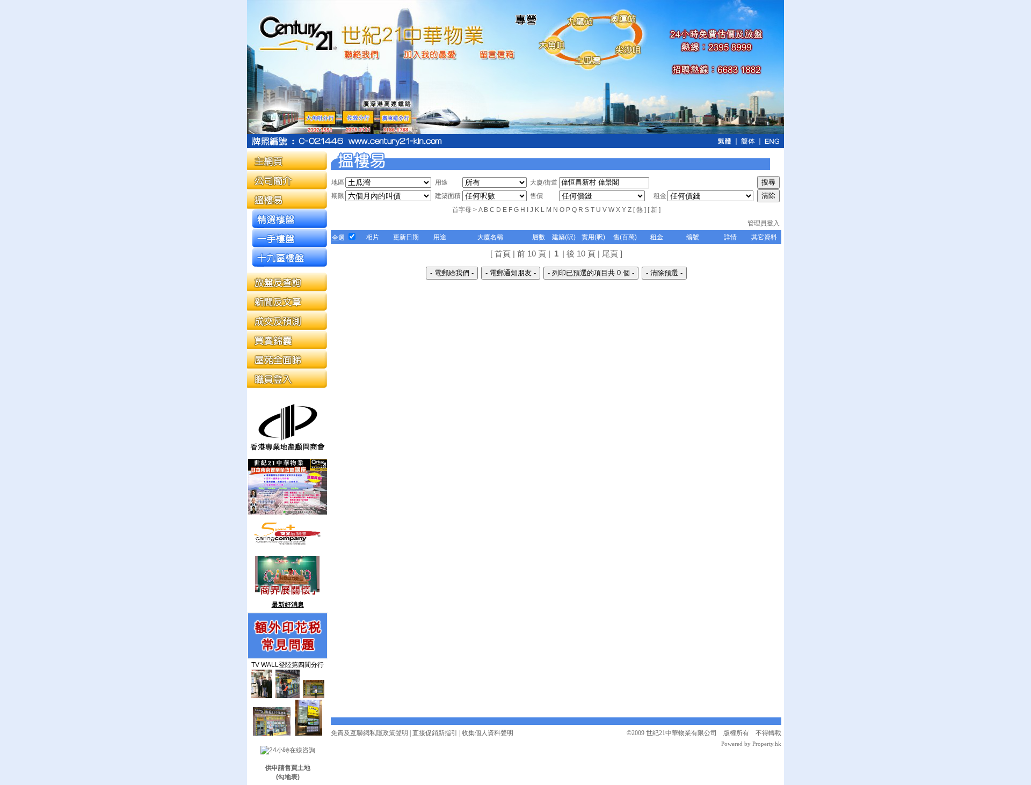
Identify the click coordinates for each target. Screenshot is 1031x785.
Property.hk (766, 743)
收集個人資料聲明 (487, 733)
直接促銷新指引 (435, 733)
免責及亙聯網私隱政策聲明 (369, 733)
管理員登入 (763, 223)
